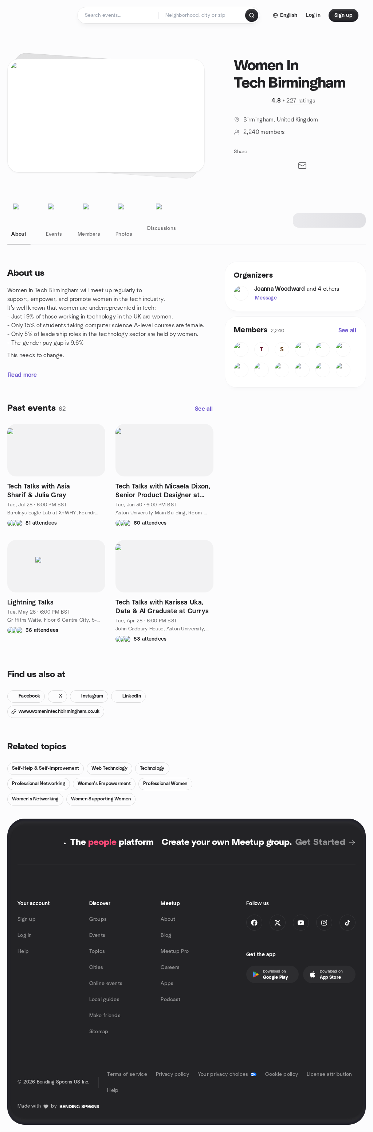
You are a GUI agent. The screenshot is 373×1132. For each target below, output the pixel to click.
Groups (98, 919)
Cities (96, 967)
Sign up (26, 919)
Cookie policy (281, 1074)
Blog (166, 935)
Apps (167, 983)
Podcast (170, 999)
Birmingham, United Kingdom (280, 120)
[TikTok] (347, 923)
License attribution (329, 1074)
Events (97, 935)
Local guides (104, 999)
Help (23, 951)
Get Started (320, 842)
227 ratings (300, 101)
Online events (106, 983)
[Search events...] (251, 15)
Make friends (105, 1015)
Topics (97, 951)
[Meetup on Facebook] (254, 923)
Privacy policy (172, 1074)
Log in (24, 935)
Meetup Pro (175, 951)
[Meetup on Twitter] (278, 923)
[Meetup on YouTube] (301, 923)
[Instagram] (324, 923)
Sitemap (99, 1031)
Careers (170, 967)
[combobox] (202, 15)
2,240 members (263, 132)
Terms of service (127, 1074)
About (168, 919)
